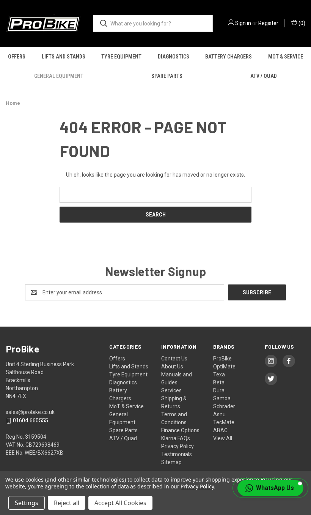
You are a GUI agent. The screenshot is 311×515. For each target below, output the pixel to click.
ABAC (220, 430)
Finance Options (180, 430)
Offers (16, 57)
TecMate (223, 422)
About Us (172, 366)
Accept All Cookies (120, 503)
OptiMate (224, 366)
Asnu (219, 414)
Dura (219, 390)
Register (268, 23)
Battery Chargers (228, 57)
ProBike (222, 358)
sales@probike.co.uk (30, 412)
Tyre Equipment (121, 57)
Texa (219, 374)
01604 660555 (30, 420)
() (301, 23)
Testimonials (176, 454)
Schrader (224, 406)
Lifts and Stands (63, 57)
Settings (26, 503)
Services (171, 390)
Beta (219, 382)
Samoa (222, 398)
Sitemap (171, 462)
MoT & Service (126, 406)
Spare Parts (166, 76)
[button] (270, 488)
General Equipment (58, 76)
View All (222, 438)
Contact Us (174, 358)
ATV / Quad (263, 76)
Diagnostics (173, 57)
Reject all (66, 503)
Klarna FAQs (175, 438)
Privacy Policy (177, 446)
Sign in (243, 23)
